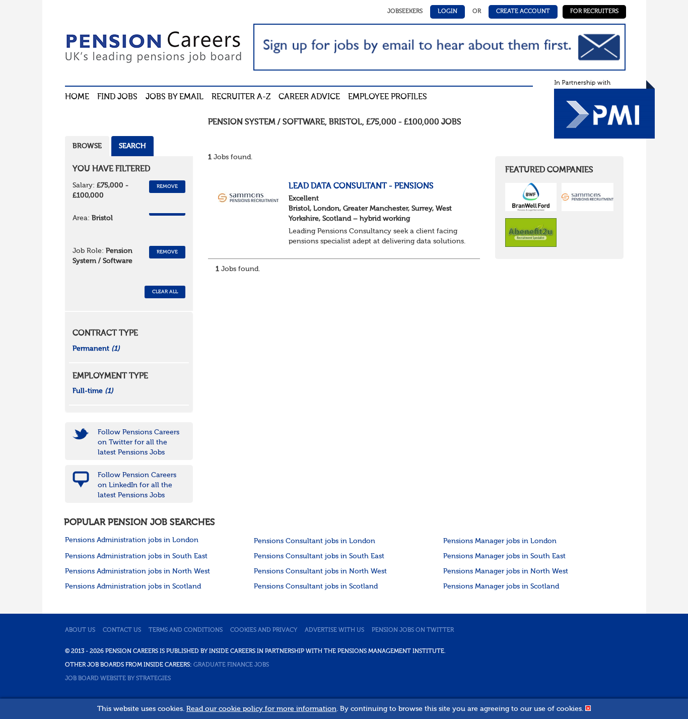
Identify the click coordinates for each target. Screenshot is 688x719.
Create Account (523, 12)
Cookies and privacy (263, 630)
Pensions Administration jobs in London (131, 540)
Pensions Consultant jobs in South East (319, 556)
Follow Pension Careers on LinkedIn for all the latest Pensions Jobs (137, 485)
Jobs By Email (174, 97)
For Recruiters (594, 12)
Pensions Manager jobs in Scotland (501, 586)
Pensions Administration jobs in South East (136, 556)
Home (77, 97)
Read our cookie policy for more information (261, 708)
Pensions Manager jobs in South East (504, 556)
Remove (167, 186)
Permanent (96, 348)
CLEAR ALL (165, 291)
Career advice (309, 97)
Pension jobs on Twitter (413, 630)
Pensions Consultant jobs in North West (320, 571)
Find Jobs (117, 97)
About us (80, 630)
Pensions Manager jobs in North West (505, 571)
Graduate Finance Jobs (231, 665)
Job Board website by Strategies (118, 679)
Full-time (93, 391)
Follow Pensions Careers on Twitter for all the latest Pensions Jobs (138, 442)
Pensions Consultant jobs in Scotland (316, 586)
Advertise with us (334, 630)
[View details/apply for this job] (248, 197)
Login (447, 12)
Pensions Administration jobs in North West (137, 571)
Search (132, 146)
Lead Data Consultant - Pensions (361, 186)
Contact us (122, 630)
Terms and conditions (186, 630)
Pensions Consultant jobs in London (314, 541)
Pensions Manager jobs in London (500, 541)
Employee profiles (387, 97)
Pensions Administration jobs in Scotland (133, 586)
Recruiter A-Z (241, 97)
